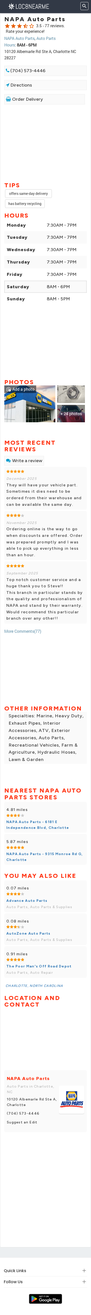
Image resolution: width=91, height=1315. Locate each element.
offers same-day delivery (28, 193)
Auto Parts (46, 38)
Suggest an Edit (22, 1122)
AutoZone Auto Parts (28, 933)
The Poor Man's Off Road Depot (39, 966)
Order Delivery (27, 99)
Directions (20, 85)
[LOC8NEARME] (28, 6)
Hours (9, 44)
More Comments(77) (22, 631)
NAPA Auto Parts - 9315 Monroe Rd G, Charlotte (44, 857)
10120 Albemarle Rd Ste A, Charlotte (32, 1102)
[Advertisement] (45, 142)
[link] (29, 403)
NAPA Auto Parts (19, 38)
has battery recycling (24, 203)
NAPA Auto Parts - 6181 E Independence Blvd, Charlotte (37, 825)
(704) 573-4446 (27, 70)
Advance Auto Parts (26, 901)
